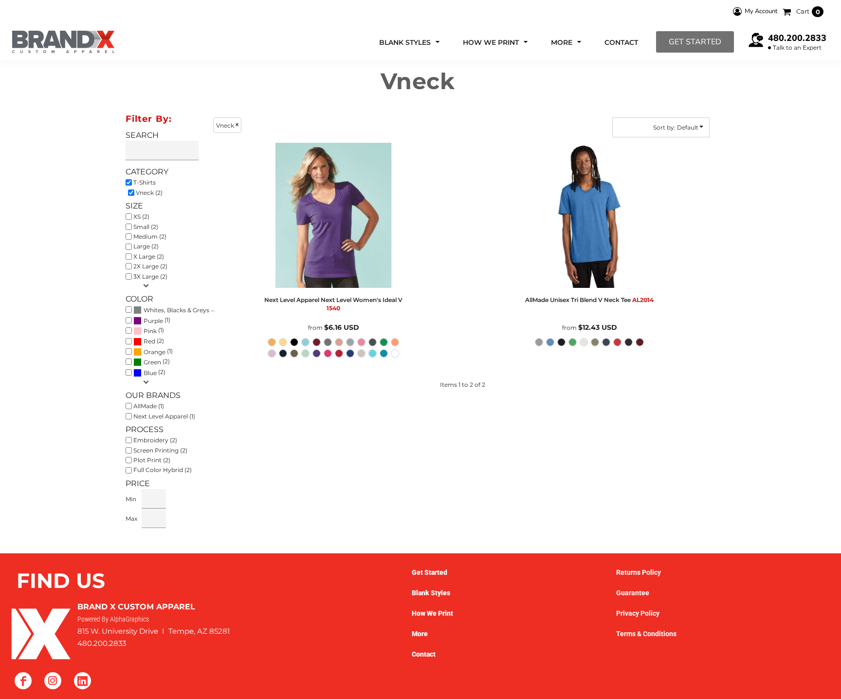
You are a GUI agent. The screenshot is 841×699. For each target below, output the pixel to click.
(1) (157, 320)
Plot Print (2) (151, 460)
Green (152, 362)
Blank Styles (431, 593)
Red (149, 341)
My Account (761, 11)
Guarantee (632, 593)
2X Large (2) (150, 266)
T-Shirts (144, 182)
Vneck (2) (149, 192)
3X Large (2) (150, 276)
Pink (150, 331)
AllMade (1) (148, 406)
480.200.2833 (797, 38)
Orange (154, 352)
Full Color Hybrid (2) (162, 469)
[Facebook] (23, 680)
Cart (808, 11)
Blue (150, 373)
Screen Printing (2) (160, 450)
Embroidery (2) (155, 440)
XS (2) (141, 216)
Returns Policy (638, 572)
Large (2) (146, 246)
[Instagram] (52, 680)
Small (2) (145, 226)
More (420, 634)
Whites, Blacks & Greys (176, 310)
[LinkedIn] (82, 680)
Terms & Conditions (646, 634)
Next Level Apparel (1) (164, 416)
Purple (153, 320)
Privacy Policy (637, 613)
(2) (181, 309)
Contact (424, 654)
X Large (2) (148, 256)
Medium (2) (149, 236)
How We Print (432, 613)
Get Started (695, 42)
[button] (410, 42)
